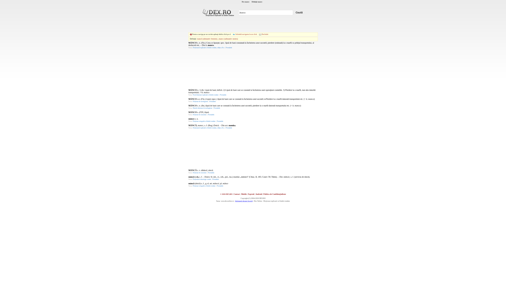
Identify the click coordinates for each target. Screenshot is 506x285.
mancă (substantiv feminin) (207, 39)
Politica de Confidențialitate (274, 194)
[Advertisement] (253, 24)
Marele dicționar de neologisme (202, 108)
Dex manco (245, 2)
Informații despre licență (244, 201)
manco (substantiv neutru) (228, 39)
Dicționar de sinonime (199, 115)
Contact (237, 194)
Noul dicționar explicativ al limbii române (205, 95)
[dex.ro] (219, 12)
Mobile (244, 194)
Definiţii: (193, 39)
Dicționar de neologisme (200, 101)
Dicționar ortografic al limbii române (204, 121)
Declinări (265, 34)
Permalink (229, 48)
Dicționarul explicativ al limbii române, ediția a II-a (208, 48)
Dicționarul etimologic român (202, 179)
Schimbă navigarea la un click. (246, 34)
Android (259, 194)
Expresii (251, 194)
